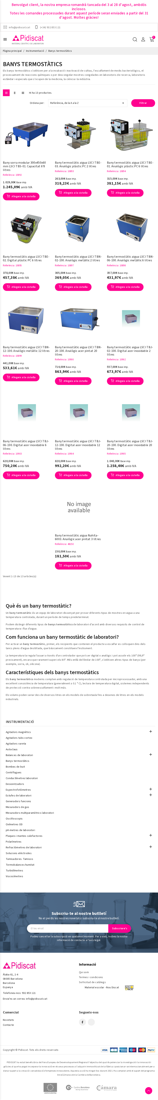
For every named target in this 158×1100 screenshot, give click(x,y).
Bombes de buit (15, 767)
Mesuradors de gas (17, 807)
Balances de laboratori (19, 755)
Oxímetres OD (14, 824)
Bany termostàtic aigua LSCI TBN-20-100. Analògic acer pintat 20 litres (78, 351)
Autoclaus (12, 749)
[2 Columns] (14, 92)
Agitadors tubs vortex (19, 738)
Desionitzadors (15, 784)
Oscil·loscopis (14, 819)
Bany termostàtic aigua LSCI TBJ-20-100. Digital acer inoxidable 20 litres (130, 445)
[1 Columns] (22, 92)
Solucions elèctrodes (19, 853)
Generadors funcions (18, 801)
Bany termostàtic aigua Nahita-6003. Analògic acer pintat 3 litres (78, 537)
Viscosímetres (14, 876)
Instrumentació (20, 722)
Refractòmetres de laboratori (24, 847)
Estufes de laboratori (18, 796)
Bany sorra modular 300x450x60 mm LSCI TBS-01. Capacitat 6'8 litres (24, 166)
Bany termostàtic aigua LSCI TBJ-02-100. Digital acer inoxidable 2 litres (130, 351)
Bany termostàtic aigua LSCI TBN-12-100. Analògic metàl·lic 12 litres (26, 349)
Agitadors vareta (16, 744)
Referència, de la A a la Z (87, 103)
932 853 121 (29, 993)
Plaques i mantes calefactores (24, 836)
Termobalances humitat (20, 865)
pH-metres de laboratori (20, 830)
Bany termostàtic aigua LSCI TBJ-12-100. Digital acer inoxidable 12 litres (78, 445)
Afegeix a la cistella (23, 196)
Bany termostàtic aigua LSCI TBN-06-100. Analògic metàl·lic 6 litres (130, 258)
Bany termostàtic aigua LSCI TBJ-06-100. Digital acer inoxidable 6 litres (26, 445)
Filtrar (143, 103)
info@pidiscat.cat (19, 27)
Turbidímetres (14, 871)
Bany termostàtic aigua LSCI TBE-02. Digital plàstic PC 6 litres (26, 258)
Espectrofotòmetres (18, 790)
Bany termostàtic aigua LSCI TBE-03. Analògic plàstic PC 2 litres (78, 164)
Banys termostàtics (17, 761)
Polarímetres (14, 842)
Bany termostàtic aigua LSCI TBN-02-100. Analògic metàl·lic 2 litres (78, 258)
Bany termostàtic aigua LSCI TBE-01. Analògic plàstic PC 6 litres (130, 164)
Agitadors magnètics (18, 732)
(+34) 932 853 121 (50, 27)
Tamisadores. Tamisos (19, 859)
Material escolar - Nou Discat (102, 987)
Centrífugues (14, 772)
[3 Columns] (6, 93)
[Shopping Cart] (151, 39)
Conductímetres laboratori (22, 778)
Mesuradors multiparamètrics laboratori (30, 813)
